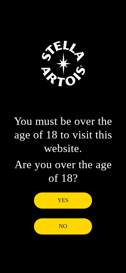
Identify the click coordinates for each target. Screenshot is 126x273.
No (63, 226)
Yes (63, 200)
